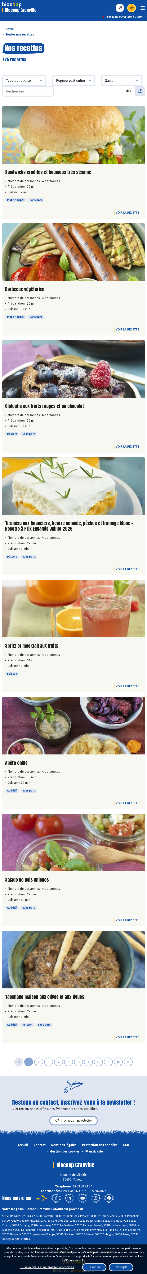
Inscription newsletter (76, 1120)
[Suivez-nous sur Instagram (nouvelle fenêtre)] (95, 1198)
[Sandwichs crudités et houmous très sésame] (73, 135)
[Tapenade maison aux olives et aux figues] (73, 959)
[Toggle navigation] (142, 9)
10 (118, 1062)
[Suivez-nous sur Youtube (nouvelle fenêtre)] (82, 1198)
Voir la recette (127, 212)
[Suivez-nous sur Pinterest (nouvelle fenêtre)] (109, 1198)
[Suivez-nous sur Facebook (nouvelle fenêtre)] (56, 1198)
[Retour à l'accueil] (11, 5)
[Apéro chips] (73, 725)
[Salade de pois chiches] (73, 842)
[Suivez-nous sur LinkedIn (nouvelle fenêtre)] (69, 1198)
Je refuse (94, 1267)
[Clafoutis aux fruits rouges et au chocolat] (73, 369)
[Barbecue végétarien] (73, 252)
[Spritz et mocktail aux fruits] (73, 608)
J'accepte (121, 1267)
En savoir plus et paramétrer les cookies (47, 1267)
